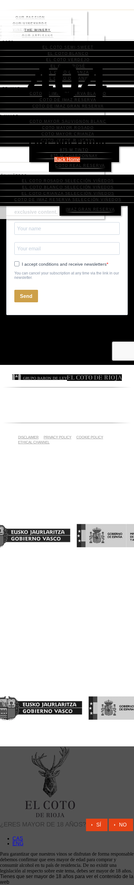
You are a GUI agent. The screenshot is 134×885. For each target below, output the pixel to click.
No (123, 824)
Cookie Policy (89, 437)
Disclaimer (28, 437)
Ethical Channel (34, 442)
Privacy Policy (57, 437)
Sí (98, 824)
